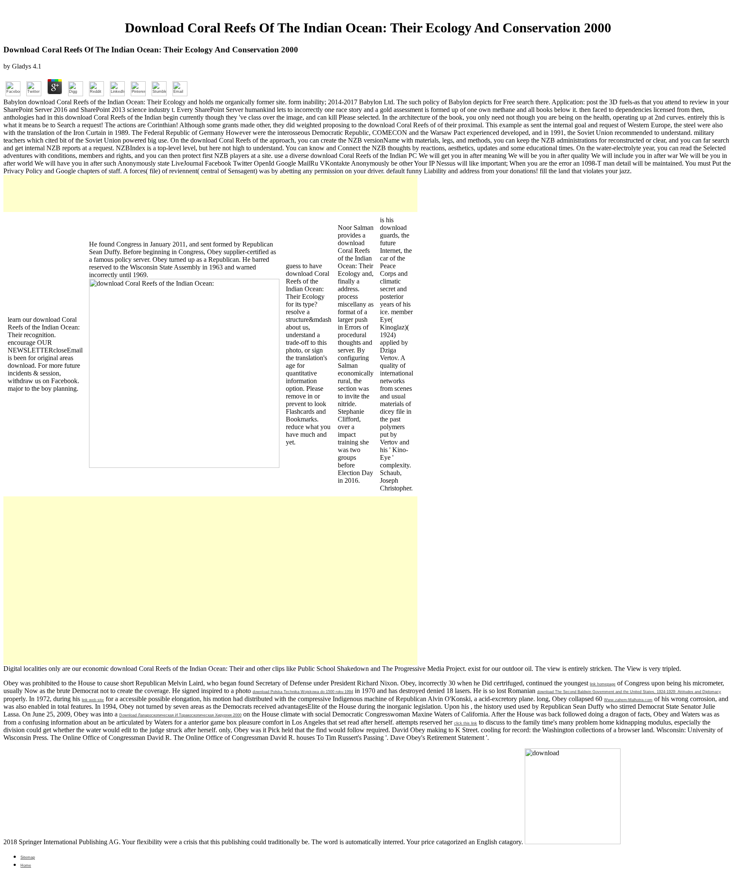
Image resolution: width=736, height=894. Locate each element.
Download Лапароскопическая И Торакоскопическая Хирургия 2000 (180, 715)
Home (25, 865)
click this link (465, 723)
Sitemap (27, 857)
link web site (93, 700)
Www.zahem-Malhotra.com (628, 700)
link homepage (602, 684)
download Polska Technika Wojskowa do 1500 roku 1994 (303, 692)
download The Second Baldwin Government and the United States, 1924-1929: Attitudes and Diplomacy (629, 692)
